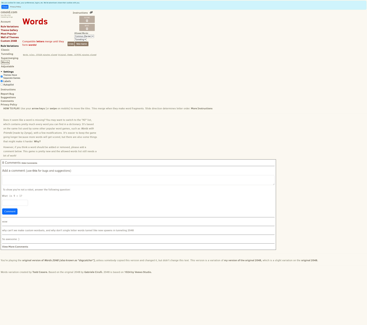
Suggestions (8, 97)
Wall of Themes (10, 37)
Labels (7, 81)
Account (6, 21)
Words (5, 62)
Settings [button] (8, 71)
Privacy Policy (15, 6)
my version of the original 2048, (243, 260)
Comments (7, 101)
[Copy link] (91, 12)
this (34, 171)
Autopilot (8, 84)
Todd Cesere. (40, 272)
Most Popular (8, 33)
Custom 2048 (9, 41)
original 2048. (309, 260)
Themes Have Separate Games (11, 76)
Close (4, 6)
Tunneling (7, 54)
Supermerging (9, 58)
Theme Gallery (9, 30)
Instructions (8, 89)
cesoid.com (9, 12)
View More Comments (15, 246)
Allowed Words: (81, 33)
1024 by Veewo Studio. (138, 272)
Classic (5, 49)
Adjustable (7, 66)
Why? (37, 141)
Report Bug (7, 94)
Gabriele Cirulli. (93, 272)
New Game (81, 43)
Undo (71, 43)
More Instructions (201, 108)
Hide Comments (29, 163)
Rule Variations (10, 26)
